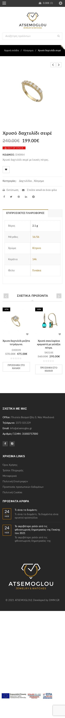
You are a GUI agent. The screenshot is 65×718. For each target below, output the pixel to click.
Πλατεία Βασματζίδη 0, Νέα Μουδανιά (32, 417)
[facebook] (4, 196)
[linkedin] (26, 196)
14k (34, 259)
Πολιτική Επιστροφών (15, 481)
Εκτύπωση (12, 190)
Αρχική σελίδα (11, 50)
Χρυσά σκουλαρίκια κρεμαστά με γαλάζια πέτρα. (48, 344)
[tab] (25, 213)
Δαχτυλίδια (25, 181)
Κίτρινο (36, 248)
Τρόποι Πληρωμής (13, 470)
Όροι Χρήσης (10, 465)
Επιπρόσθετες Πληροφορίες (25, 213)
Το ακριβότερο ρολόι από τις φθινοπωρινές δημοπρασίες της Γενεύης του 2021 (37, 530)
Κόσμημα (28, 50)
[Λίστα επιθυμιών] (6, 169)
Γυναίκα (36, 270)
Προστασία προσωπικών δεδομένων (23, 487)
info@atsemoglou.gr (21, 428)
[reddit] (33, 196)
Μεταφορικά (10, 476)
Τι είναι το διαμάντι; (26, 510)
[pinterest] (19, 196)
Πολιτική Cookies (12, 492)
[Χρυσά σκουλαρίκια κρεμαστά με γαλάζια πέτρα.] (49, 322)
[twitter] (11, 196)
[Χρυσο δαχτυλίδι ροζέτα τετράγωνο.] (16, 322)
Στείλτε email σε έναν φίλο (41, 190)
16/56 (35, 237)
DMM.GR (54, 600)
